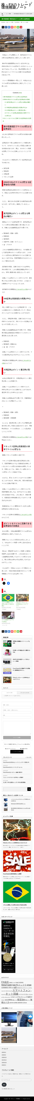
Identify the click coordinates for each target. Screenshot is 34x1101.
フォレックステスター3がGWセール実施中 (13, 777)
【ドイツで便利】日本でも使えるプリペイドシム (10, 745)
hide (20, 92)
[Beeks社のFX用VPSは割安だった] (25, 1019)
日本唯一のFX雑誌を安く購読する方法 (21, 651)
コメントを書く (25, 22)
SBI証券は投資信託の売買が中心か (16, 107)
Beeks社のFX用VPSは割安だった (18, 803)
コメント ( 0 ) (9, 692)
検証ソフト (27, 999)
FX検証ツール (12, 982)
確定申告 (11, 1002)
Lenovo (21, 982)
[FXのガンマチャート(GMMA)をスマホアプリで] (22, 597)
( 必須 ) (6, 704)
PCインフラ (21, 985)
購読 (4, 1084)
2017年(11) (4, 1059)
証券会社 (18, 22)
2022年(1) (4, 1052)
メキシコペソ (7, 997)
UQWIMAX (4, 987)
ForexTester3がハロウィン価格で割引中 (12, 772)
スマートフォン (21, 990)
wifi (15, 987)
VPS (13, 987)
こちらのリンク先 (21, 289)
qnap (29, 985)
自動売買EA (20, 1002)
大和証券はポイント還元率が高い (15, 110)
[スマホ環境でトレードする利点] (8, 615)
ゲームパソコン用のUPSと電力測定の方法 (23, 745)
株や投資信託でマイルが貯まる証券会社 (15, 97)
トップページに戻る (17, 751)
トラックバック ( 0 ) (24, 692)
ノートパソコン (23, 994)
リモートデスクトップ (19, 997)
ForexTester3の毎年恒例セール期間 (12, 873)
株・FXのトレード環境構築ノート (15, 1098)
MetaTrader (6, 985)
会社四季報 (8, 1000)
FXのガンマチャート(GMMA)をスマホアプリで (22, 604)
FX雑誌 (16, 982)
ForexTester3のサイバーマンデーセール (12, 767)
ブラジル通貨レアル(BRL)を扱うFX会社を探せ (8, 604)
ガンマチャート (24, 987)
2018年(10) (4, 1057)
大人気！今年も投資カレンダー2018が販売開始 (14, 782)
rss (26, 2)
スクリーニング (8, 990)
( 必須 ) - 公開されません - (10, 710)
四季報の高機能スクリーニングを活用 (21, 642)
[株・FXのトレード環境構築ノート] (16, 6)
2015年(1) (4, 1064)
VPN (9, 987)
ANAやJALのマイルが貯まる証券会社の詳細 (16, 99)
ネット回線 (11, 993)
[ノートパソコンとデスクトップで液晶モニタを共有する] (9, 1019)
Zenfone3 (19, 987)
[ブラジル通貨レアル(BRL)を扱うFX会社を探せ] (8, 597)
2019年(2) (4, 1054)
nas (14, 985)
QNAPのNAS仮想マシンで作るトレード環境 (21, 660)
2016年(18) (4, 1062)
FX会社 (5, 982)
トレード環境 (10, 22)
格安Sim (21, 999)
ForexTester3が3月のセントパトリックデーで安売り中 (16, 762)
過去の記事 (29, 757)
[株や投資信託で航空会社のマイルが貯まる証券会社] (9, 1035)
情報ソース (14, 999)
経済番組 (15, 1002)
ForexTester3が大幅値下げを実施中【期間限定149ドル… (21, 669)
